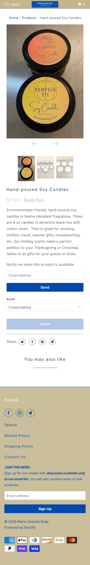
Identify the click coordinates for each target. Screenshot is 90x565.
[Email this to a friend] (52, 342)
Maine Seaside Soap (32, 521)
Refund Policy (17, 435)
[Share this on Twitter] (22, 342)
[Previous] (34, 143)
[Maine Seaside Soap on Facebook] (9, 413)
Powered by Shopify (20, 527)
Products (29, 18)
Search (10, 425)
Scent (11, 299)
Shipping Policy (18, 446)
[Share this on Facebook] (32, 342)
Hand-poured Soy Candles (38, 189)
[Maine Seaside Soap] (45, 4)
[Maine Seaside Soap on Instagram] (21, 413)
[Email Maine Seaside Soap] (31, 413)
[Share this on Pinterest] (42, 342)
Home (13, 18)
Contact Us (14, 457)
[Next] (55, 143)
